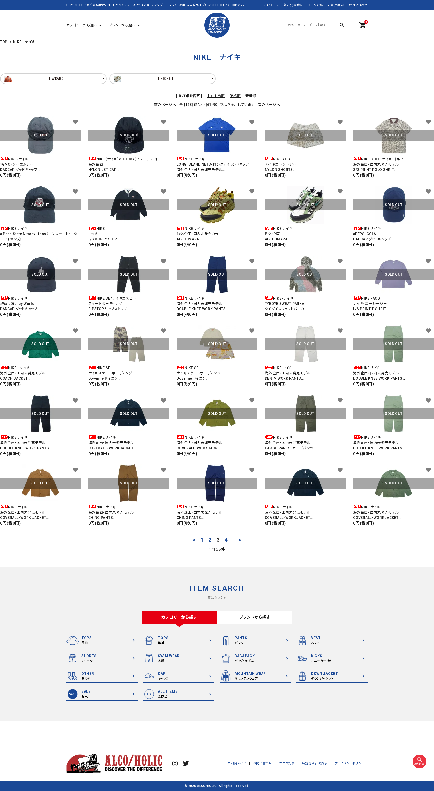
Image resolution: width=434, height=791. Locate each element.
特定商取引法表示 (315, 763)
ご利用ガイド (237, 763)
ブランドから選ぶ (122, 25)
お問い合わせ (358, 5)
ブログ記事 (315, 5)
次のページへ (269, 105)
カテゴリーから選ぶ (81, 25)
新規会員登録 (293, 5)
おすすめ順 (216, 96)
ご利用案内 (336, 5)
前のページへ (165, 105)
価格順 (235, 96)
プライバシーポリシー (349, 763)
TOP (3, 42)
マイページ (271, 5)
